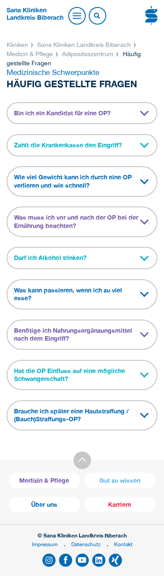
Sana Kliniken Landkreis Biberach (84, 44)
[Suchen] (97, 16)
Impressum (45, 544)
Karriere (119, 504)
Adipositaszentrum (87, 53)
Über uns (44, 504)
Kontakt (123, 544)
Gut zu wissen (119, 480)
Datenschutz (86, 544)
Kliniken (18, 44)
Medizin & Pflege (31, 53)
